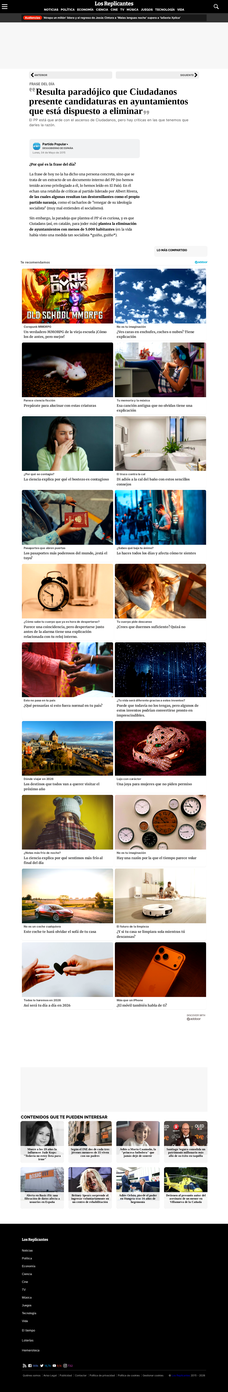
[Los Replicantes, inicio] (114, 4)
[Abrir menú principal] (4, 6)
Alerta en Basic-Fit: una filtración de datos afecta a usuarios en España (42, 1199)
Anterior (40, 75)
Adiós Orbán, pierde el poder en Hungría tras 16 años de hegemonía (138, 1199)
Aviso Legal (50, 1375)
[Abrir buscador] (216, 6)
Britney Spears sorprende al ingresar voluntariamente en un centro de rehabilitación (90, 1199)
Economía (85, 9)
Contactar (81, 1375)
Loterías (27, 1340)
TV (122, 9)
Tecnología (165, 9)
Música (132, 9)
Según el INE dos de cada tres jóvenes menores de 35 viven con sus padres (90, 1153)
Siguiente (187, 75)
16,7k (47, 1365)
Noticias (51, 9)
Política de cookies (129, 1375)
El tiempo (28, 1330)
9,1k (59, 1365)
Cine (114, 9)
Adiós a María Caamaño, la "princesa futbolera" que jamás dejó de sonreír (138, 1153)
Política (68, 9)
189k (35, 1365)
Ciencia (102, 9)
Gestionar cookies (153, 1375)
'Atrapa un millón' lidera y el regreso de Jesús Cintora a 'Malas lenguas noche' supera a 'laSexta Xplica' (103, 17)
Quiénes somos (31, 1375)
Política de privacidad (102, 1375)
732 (70, 1365)
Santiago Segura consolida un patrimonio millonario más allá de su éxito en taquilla (186, 1153)
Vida (180, 9)
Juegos (147, 9)
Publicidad (66, 1375)
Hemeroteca (31, 1350)
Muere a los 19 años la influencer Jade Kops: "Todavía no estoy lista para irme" (42, 1154)
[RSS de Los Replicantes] (24, 1365)
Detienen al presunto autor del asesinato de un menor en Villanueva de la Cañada (186, 1199)
